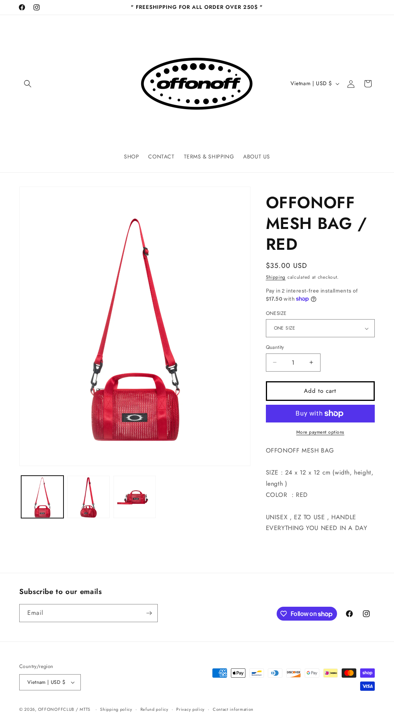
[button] (27, 83)
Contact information (233, 709)
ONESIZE (276, 313)
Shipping (276, 277)
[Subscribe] (148, 613)
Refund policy (154, 709)
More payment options (320, 432)
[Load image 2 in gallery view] (88, 497)
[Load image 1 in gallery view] (42, 497)
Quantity (275, 347)
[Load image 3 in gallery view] (135, 497)
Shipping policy (116, 709)
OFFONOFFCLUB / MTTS (64, 709)
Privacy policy (190, 709)
